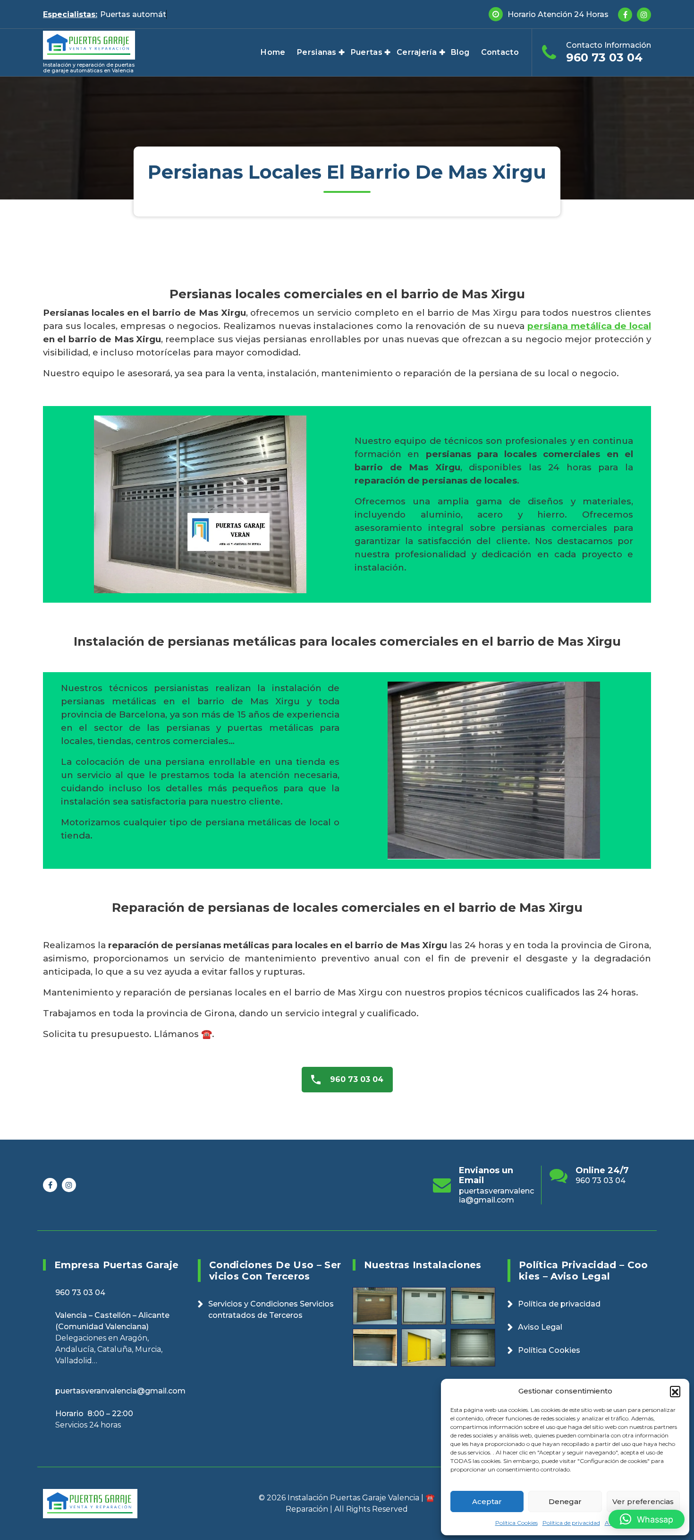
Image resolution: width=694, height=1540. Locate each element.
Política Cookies (516, 1522)
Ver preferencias (643, 1501)
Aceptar (487, 1501)
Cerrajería (417, 52)
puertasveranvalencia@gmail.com (613, 1195)
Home (273, 52)
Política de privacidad (571, 1522)
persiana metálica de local (589, 325)
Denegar (565, 1501)
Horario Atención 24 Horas (558, 14)
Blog (460, 52)
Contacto (500, 52)
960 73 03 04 (604, 57)
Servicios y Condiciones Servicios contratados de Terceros (271, 1309)
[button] (675, 1391)
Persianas (317, 52)
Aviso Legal (540, 1327)
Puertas (366, 52)
